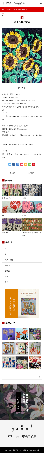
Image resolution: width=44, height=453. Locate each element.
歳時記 (7, 271)
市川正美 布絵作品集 (13, 3)
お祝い (7, 265)
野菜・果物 (9, 260)
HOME (31, 427)
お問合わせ (13, 427)
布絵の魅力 (22, 425)
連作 (6, 282)
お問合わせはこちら (18, 402)
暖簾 (6, 276)
